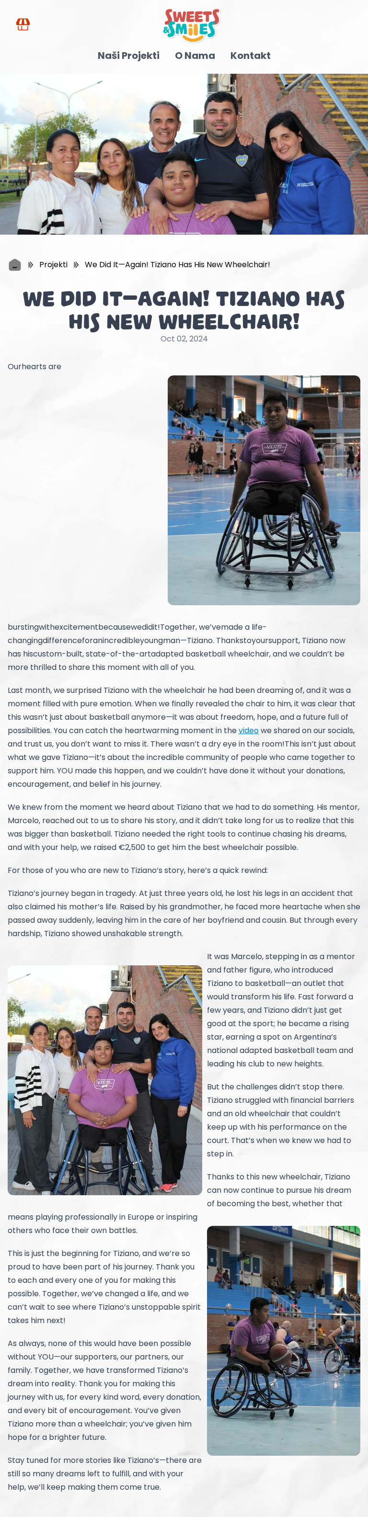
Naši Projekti (129, 55)
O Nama (195, 55)
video (249, 730)
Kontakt (250, 55)
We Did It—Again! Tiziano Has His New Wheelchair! (177, 264)
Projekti (53, 264)
